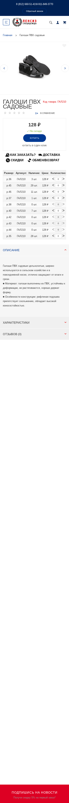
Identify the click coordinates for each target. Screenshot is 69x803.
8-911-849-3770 (44, 4)
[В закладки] (64, 45)
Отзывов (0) (12, 334)
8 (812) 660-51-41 (25, 4)
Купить (34, 138)
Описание (11, 250)
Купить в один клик (34, 145)
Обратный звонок (34, 11)
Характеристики (16, 322)
